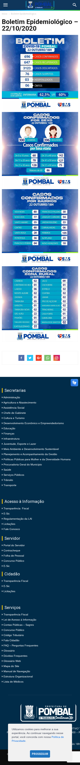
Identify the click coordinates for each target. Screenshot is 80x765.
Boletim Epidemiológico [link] (23, 13)
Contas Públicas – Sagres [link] (19, 624)
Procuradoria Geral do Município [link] (23, 464)
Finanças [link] (8, 433)
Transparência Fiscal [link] (16, 508)
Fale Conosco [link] (12, 529)
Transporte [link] (9, 485)
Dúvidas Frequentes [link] (15, 655)
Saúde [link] (7, 469)
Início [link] (4, 13)
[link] (5, 5)
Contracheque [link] (12, 550)
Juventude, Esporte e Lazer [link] (19, 443)
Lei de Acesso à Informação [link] (20, 619)
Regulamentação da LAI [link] (18, 518)
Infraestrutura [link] (11, 438)
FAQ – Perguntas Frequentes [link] (21, 645)
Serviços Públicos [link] (13, 474)
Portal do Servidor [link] (14, 545)
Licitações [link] (9, 523)
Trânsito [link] (8, 480)
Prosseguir (40, 753)
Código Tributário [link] (14, 635)
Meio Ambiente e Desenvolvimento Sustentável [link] (31, 449)
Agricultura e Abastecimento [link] (19, 402)
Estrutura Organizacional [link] (18, 676)
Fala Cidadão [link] (11, 640)
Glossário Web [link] (12, 660)
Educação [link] (9, 428)
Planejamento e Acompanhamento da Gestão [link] (30, 454)
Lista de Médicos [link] (13, 681)
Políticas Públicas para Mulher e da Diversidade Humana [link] (37, 459)
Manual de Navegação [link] (17, 671)
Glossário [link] (9, 650)
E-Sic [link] (7, 513)
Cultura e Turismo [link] (14, 418)
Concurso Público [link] (14, 560)
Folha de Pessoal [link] (14, 555)
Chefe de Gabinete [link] (14, 412)
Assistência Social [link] (13, 407)
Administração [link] (11, 397)
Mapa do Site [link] (11, 666)
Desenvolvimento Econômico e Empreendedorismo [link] (33, 423)
